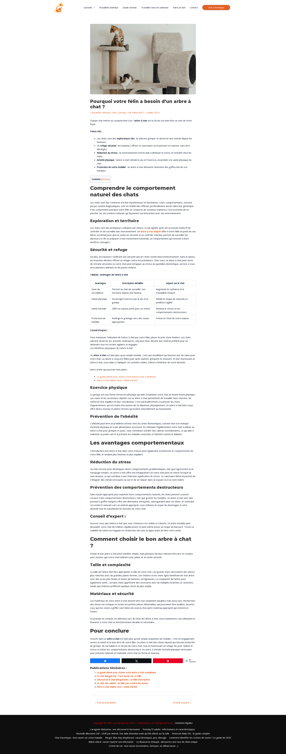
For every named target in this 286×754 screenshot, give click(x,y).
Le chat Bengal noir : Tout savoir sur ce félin (119, 675)
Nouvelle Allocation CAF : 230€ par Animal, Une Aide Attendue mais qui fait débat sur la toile (122, 733)
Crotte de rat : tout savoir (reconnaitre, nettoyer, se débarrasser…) (143, 745)
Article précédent (105, 702)
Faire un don (179, 7)
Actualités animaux (108, 7)
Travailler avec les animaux (154, 7)
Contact (194, 7)
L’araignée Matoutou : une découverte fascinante (115, 729)
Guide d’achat (130, 7)
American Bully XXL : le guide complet (191, 733)
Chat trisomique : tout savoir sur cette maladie (78, 737)
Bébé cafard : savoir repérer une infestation (111, 741)
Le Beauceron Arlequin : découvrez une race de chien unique (167, 741)
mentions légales (184, 722)
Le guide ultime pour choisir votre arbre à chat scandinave (126, 376)
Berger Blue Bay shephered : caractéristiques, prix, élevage (135, 737)
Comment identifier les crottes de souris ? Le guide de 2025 (200, 737)
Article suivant (182, 702)
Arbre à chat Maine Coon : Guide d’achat (117, 380)
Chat (114, 112)
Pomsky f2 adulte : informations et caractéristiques (169, 729)
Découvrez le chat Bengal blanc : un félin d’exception (123, 679)
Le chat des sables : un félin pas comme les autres (122, 683)
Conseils (88, 7)
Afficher (105, 179)
